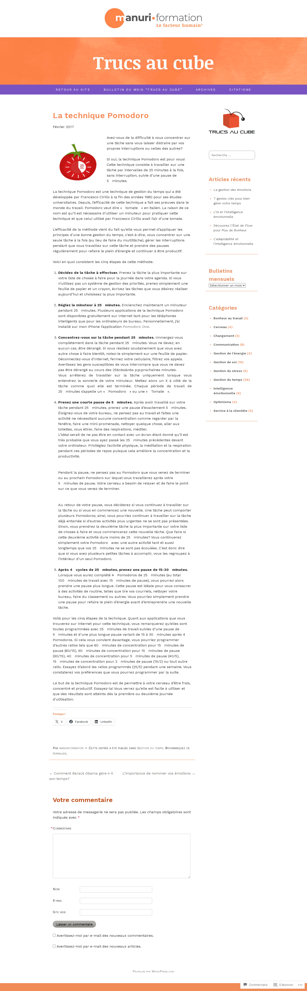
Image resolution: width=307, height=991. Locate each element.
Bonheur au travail (228, 318)
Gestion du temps (150, 748)
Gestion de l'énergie (230, 353)
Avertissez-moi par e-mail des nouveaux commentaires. (105, 935)
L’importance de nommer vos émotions (158, 773)
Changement (224, 336)
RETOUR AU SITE (73, 89)
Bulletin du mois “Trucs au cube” (143, 89)
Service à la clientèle (230, 410)
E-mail (57, 900)
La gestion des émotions (232, 189)
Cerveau (220, 327)
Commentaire (62, 828)
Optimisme (222, 402)
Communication (226, 344)
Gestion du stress (228, 371)
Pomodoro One (136, 326)
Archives (206, 89)
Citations (240, 89)
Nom (56, 889)
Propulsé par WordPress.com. (154, 971)
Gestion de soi (225, 362)
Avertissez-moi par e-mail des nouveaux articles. (99, 946)
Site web (59, 912)
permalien (59, 753)
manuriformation (71, 748)
